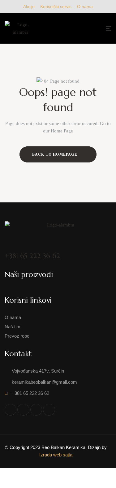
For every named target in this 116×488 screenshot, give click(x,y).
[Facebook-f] (10, 410)
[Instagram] (36, 410)
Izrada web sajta (55, 454)
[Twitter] (23, 410)
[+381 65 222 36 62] (9, 243)
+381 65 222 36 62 (32, 256)
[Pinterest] (49, 410)
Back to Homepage (55, 154)
